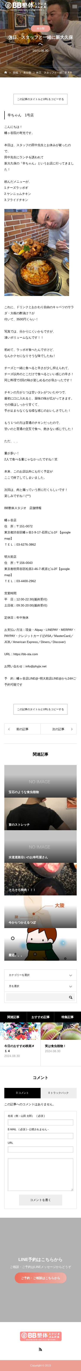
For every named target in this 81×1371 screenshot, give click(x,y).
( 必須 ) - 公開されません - (28, 1129)
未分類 (40, 28)
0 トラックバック (58, 1092)
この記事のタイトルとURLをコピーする (40, 99)
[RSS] (40, 1349)
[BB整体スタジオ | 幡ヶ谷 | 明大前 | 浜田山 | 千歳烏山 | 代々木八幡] (26, 6)
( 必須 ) (26, 1116)
